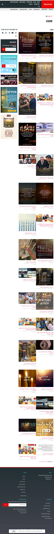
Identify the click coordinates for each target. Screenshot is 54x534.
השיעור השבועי (44, 9)
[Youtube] (12, 32)
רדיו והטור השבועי (36, 9)
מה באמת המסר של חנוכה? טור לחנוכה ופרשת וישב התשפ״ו (45, 225)
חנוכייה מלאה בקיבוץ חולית (29, 433)
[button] (39, 6)
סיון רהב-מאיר (48, 4)
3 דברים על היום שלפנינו (47, 85)
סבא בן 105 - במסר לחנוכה (46, 178)
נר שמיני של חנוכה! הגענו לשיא (45, 260)
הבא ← (41, 461)
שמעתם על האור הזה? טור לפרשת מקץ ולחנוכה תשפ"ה (27, 328)
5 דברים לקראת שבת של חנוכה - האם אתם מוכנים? (27, 86)
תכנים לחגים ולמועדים (23, 9)
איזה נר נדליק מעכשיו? (30, 233)
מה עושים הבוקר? (31, 166)
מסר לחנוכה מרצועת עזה (30, 363)
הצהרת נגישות (23, 495)
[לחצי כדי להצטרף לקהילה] (9, 100)
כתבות (38, 2)
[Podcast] (2, 32)
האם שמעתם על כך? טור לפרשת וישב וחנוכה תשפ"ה (28, 407)
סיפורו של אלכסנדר (31, 117)
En (2, 4)
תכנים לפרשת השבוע (14, 9)
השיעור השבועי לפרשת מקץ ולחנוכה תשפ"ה (46, 412)
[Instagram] (6, 32)
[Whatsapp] (15, 35)
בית (51, 16)
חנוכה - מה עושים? (48, 206)
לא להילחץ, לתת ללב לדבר (46, 311)
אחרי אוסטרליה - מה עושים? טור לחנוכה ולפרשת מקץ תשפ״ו (45, 103)
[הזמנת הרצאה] (9, 80)
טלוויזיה (30, 9)
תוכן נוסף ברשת (48, 518)
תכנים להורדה (29, 2)
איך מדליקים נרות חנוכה (47, 389)
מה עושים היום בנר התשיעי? (46, 55)
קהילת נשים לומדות (14, 2)
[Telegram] (9, 32)
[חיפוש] (3, 49)
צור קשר (30, 4)
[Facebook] (15, 32)
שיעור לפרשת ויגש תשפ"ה (29, 280)
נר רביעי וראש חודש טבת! (46, 287)
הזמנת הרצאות (22, 2)
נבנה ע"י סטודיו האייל (22, 511)
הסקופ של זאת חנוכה (48, 454)
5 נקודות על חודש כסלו (47, 438)
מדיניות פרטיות (23, 512)
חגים (49, 16)
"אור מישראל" (37, 4)
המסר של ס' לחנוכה (31, 262)
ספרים (34, 2)
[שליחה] (3, 65)
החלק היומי (51, 9)
